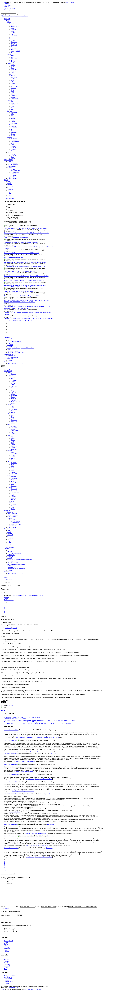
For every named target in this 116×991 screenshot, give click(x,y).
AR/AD (6, 529)
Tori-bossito (14, 386)
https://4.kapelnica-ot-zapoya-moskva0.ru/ (23, 791)
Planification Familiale (13, 562)
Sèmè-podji (14, 395)
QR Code (6, 983)
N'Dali (12, 464)
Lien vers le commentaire (11, 730)
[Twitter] (5, 918)
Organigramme (11, 516)
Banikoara (13, 476)
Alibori (9, 475)
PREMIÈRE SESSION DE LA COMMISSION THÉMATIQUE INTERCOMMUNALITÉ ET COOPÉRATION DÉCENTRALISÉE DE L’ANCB (29, 319)
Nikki (12, 466)
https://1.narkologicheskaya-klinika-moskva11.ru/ (39, 779)
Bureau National (15, 521)
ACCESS (10, 556)
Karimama (13, 481)
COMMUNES (8, 371)
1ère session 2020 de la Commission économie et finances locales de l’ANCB (25, 262)
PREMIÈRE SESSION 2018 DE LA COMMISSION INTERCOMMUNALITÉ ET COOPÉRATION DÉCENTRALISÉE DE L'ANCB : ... (27, 301)
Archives (6, 6)
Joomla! (3, 989)
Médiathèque (7, 9)
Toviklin (13, 433)
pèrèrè (12, 470)
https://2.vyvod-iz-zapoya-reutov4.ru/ (26, 761)
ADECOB (10, 535)
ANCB (9, 545)
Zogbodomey (14, 449)
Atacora (9, 487)
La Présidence (8, 977)
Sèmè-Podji (7, 966)
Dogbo (13, 429)
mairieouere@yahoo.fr (11, 628)
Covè (12, 441)
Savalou (13, 458)
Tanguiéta (13, 496)
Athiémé (13, 415)
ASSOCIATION (8, 510)
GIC (8, 536)
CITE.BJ (9, 550)
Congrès (13, 519)
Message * (3, 906)
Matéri (12, 495)
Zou (8, 435)
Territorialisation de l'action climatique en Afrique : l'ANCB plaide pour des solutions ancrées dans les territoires (34, 721)
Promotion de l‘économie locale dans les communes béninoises (21, 242)
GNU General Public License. (32, 989)
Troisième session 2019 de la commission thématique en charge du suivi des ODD (26, 280)
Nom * (17, 906)
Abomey (13, 438)
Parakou (13, 469)
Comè (12, 418)
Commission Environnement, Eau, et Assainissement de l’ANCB (21, 271)
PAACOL (10, 561)
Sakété (12, 407)
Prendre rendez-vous (9, 8)
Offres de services (12, 527)
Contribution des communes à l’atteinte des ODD (17, 237)
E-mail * (38, 906)
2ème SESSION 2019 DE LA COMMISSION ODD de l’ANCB (21, 291)
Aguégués (13, 400)
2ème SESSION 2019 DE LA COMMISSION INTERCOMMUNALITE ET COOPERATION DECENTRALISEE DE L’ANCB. (25, 285)
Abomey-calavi (15, 377)
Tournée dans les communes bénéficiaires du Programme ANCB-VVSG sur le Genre (27, 296)
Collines (9, 450)
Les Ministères (8, 978)
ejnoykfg (47, 793)
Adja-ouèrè (14, 409)
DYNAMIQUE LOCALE (14, 553)
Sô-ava (13, 383)
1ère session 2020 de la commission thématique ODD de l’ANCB (21, 253)
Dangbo (13, 391)
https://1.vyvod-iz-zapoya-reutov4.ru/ (35, 751)
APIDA (9, 542)
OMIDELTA (11, 555)
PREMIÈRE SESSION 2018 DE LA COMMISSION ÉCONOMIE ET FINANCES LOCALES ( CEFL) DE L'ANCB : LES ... (27, 307)
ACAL (9, 532)
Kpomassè (13, 380)
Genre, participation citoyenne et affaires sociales (20, 559)
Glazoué (13, 455)
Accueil (6, 577)
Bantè (12, 452)
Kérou (12, 501)
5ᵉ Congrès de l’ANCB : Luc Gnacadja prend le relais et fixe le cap (22, 717)
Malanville (14, 483)
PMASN (9, 552)
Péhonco (13, 499)
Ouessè (6, 942)
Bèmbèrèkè (14, 463)
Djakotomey (14, 427)
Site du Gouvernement (10, 975)
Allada (12, 378)
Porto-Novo (7, 964)
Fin (5, 870)
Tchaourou (14, 473)
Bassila (13, 509)
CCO (8, 530)
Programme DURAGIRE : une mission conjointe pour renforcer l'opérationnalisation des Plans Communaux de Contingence (37, 723)
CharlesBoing (52, 753)
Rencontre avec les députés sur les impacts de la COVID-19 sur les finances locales (26, 233)
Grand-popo (14, 420)
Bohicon (13, 440)
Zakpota (13, 444)
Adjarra (13, 394)
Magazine (6, 571)
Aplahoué (13, 426)
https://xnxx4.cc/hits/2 (14, 812)
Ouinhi (13, 447)
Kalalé (12, 467)
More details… (70, 2)
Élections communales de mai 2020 (13, 257)
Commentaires (9, 600)
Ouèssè (13, 456)
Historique (10, 512)
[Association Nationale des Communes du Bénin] (14, 16)
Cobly (12, 493)
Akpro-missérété (15, 401)
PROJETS (7, 548)
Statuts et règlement (12, 515)
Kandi (12, 479)
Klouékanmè (14, 430)
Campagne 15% (11, 567)
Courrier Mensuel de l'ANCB (15, 573)
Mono (9, 414)
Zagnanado (14, 446)
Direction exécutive (16, 524)
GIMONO (10, 538)
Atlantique (10, 375)
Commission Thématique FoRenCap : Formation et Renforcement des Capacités (25, 228)
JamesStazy (49, 848)
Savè (12, 460)
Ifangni (13, 412)
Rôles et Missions (12, 513)
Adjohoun (13, 398)
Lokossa (13, 423)
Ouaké (12, 507)
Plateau (9, 404)
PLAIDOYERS (8, 565)
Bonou (13, 397)
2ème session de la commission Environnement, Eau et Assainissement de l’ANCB (26, 276)
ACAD (9, 539)
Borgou (9, 461)
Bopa (12, 417)
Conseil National (15, 522)
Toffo (12, 384)
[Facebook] (2, 918)
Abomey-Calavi (8, 941)
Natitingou (14, 490)
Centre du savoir (8, 981)
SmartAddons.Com (13, 987)
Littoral (9, 372)
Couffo (9, 424)
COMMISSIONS (9, 547)
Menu (2, 366)
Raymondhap (51, 824)
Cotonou (13, 374)
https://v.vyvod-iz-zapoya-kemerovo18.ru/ (25, 737)
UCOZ (9, 544)
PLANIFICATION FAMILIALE (16, 564)
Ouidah (13, 381)
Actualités (10, 570)
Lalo (12, 432)
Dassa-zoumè (14, 453)
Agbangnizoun (15, 437)
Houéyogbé (14, 421)
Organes (9, 518)
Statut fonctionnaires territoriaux (16, 568)
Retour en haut (5, 908)
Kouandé (13, 498)
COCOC (9, 533)
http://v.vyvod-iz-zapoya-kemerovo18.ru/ (48, 737)
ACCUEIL (7, 369)
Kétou (12, 410)
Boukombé (14, 489)
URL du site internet (62, 906)
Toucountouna (15, 492)
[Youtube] (12, 918)
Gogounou (14, 478)
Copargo (13, 504)
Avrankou (13, 403)
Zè (11, 387)
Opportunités (7, 5)
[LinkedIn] (15, 918)
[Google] (9, 918)
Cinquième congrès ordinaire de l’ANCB (15, 718)
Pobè (12, 406)
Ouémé (9, 389)
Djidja (12, 443)
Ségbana (13, 484)
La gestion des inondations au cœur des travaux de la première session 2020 (24, 266)
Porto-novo (14, 392)
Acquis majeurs (11, 525)
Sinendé (13, 472)
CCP (8, 541)
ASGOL (9, 558)
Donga (9, 502)
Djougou (13, 506)
